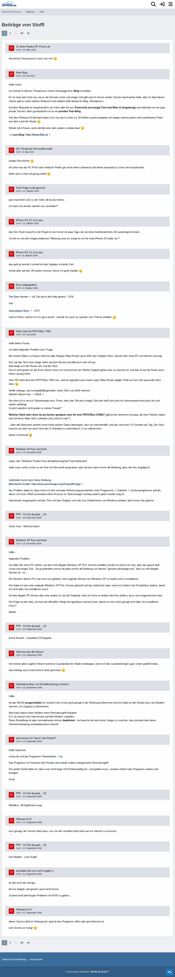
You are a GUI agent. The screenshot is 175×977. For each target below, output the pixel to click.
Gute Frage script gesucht (30, 187)
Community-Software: (87, 971)
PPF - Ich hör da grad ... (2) (31, 514)
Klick (38, 394)
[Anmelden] (162, 4)
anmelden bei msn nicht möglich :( (35, 870)
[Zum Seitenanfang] (169, 972)
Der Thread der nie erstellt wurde (34, 148)
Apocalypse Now (19, 310)
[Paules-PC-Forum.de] (9, 4)
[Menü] (170, 4)
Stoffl (18, 50)
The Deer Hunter (18, 296)
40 (22, 33)
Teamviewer (49, 756)
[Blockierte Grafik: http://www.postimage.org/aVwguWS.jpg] (44, 484)
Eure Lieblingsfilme (26, 284)
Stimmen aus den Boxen (29, 651)
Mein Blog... (22, 72)
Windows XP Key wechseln (31, 449)
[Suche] (153, 4)
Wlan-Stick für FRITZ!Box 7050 (33, 331)
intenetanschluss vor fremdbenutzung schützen (42, 684)
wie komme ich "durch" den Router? (36, 738)
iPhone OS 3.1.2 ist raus (29, 220)
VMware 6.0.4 (23, 819)
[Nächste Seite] (28, 33)
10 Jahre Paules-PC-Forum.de (33, 46)
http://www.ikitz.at (37, 134)
